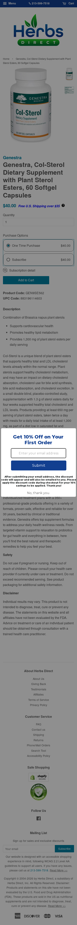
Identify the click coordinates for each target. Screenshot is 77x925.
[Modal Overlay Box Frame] (38, 462)
